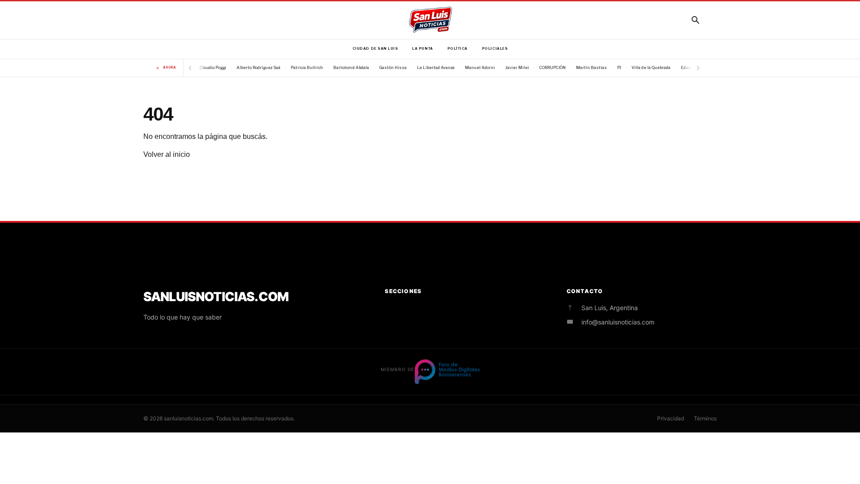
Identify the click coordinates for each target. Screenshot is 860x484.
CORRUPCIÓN (552, 67)
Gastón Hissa (393, 67)
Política (457, 49)
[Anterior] (190, 68)
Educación (691, 67)
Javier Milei (517, 67)
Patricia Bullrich (307, 67)
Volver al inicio (166, 154)
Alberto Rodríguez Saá (258, 67)
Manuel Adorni (480, 67)
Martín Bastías (591, 67)
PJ (619, 67)
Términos (705, 418)
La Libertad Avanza (436, 67)
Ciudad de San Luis (375, 49)
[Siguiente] (698, 68)
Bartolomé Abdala (351, 67)
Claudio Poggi (213, 67)
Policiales (494, 49)
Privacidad (670, 418)
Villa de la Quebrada (651, 67)
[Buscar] (695, 20)
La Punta (422, 49)
